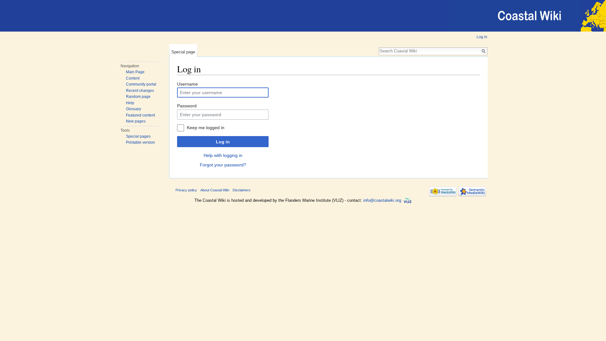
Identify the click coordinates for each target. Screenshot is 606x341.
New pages (136, 121)
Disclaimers (242, 190)
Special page (183, 52)
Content (133, 78)
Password (187, 105)
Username (187, 84)
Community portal (141, 84)
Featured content (140, 115)
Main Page (135, 72)
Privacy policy (186, 190)
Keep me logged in (205, 127)
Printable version (140, 142)
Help (130, 103)
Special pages (138, 136)
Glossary (133, 109)
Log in (482, 37)
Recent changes (140, 90)
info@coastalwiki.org (382, 200)
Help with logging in (223, 155)
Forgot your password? (223, 164)
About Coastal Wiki (214, 190)
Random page (138, 96)
